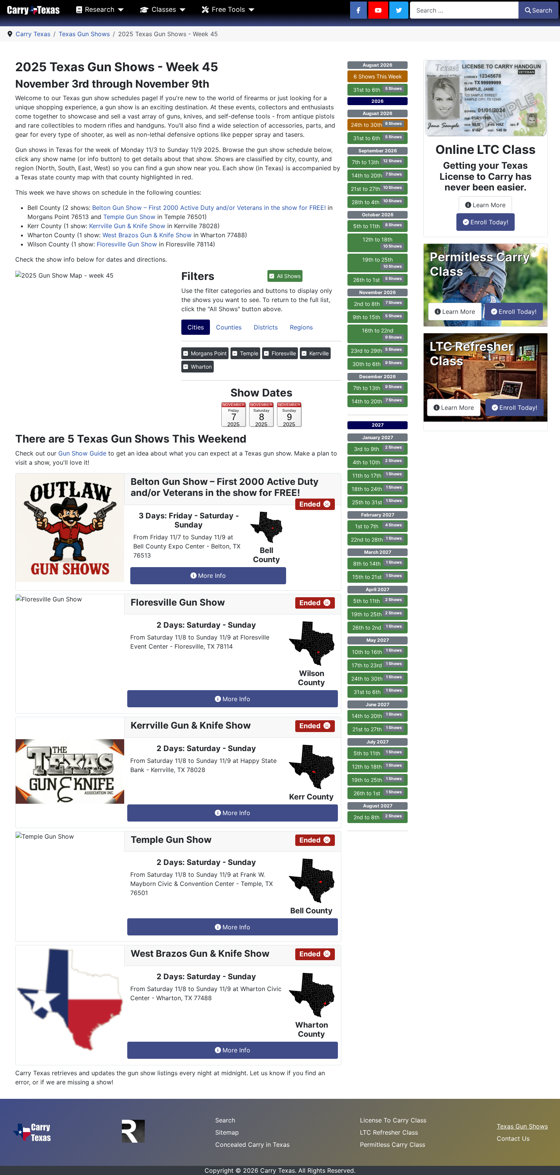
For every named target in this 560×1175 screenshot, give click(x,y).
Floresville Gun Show (127, 244)
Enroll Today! (489, 222)
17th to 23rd (377, 664)
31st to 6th (377, 89)
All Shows (288, 276)
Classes (164, 9)
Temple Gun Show (129, 217)
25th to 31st (377, 501)
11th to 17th (377, 475)
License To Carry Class (393, 1120)
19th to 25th (382, 262)
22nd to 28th (376, 539)
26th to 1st (377, 279)
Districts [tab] (266, 327)
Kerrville (318, 353)
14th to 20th (377, 175)
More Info (212, 575)
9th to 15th (377, 316)
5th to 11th (377, 225)
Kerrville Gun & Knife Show (127, 226)
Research (99, 9)
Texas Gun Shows (522, 1126)
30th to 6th (377, 363)
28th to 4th (377, 201)
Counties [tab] (229, 327)
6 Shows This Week (378, 76)
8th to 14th (377, 563)
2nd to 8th (378, 303)
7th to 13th (377, 161)
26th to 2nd (377, 627)
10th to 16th (377, 651)
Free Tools (228, 9)
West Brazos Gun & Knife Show (147, 235)
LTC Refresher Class (389, 1132)
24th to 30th (376, 124)
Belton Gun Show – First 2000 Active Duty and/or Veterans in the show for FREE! (209, 207)
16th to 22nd (382, 333)
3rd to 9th (378, 448)
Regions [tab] (301, 327)
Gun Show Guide (82, 453)
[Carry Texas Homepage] (33, 10)
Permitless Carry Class (392, 1144)
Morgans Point (208, 353)
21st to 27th (376, 188)
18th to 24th (377, 488)
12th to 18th (382, 242)
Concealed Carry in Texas (252, 1144)
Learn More (492, 205)
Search (542, 10)
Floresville (283, 353)
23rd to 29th (376, 350)
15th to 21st (377, 576)
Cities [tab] (195, 327)
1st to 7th (378, 526)
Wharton (200, 366)
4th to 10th (377, 461)
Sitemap (227, 1132)
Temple (248, 353)
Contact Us (513, 1138)
